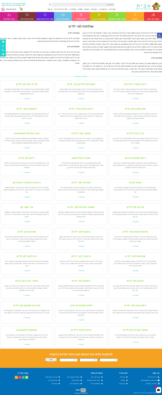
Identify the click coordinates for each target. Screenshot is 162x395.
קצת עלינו (94, 9)
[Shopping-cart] (26, 377)
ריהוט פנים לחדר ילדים (81, 108)
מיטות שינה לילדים (81, 330)
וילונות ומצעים (81, 19)
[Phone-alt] (16, 377)
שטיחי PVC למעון (81, 158)
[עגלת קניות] (22, 9)
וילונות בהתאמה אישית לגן (27, 182)
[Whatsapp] (19, 377)
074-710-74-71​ (11, 9)
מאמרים (80, 9)
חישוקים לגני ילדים (27, 108)
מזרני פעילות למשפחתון (26, 133)
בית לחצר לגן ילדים (26, 256)
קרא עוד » (135, 98)
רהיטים (135, 19)
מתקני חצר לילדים (81, 133)
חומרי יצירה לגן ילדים (26, 280)
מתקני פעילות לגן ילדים (135, 330)
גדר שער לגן (26, 207)
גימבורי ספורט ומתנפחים (117, 19)
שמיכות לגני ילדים (81, 182)
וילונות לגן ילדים (135, 280)
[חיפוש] (50, 4)
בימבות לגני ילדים (81, 231)
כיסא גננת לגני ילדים (135, 305)
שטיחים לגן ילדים (27, 231)
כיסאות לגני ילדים (81, 280)
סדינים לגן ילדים (135, 207)
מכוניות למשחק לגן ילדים (26, 305)
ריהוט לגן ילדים (27, 158)
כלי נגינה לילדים (135, 133)
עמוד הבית (112, 9)
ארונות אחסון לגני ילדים (135, 231)
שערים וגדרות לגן (27, 19)
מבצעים (86, 9)
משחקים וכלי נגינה (99, 19)
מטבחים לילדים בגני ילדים (81, 84)
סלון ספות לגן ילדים (135, 108)
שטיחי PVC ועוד (9, 19)
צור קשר (49, 9)
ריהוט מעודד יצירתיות (135, 84)
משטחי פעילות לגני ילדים (81, 207)
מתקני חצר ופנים (153, 19)
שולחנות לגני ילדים (135, 256)
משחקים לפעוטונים (26, 330)
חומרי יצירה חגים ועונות (45, 19)
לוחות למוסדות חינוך (81, 305)
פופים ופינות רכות (63, 19)
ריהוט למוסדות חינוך (135, 158)
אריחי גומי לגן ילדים (26, 84)
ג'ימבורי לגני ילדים (81, 256)
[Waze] (23, 377)
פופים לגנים (135, 182)
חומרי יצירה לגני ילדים (61, 9)
